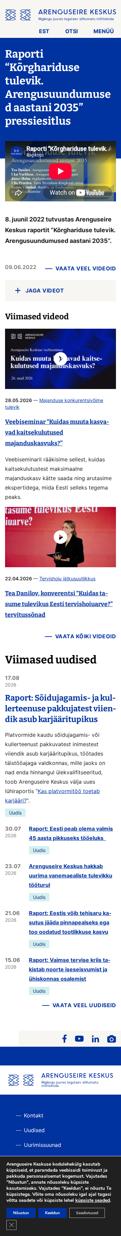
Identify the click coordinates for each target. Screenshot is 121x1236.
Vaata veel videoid (85, 268)
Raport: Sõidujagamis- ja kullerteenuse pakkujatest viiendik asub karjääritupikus (60, 708)
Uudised (34, 1130)
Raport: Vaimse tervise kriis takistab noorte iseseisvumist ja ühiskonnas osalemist (69, 969)
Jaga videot (45, 290)
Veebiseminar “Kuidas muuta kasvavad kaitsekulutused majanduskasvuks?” (57, 432)
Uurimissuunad (42, 1145)
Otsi (71, 31)
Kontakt (33, 1115)
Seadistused (87, 1213)
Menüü (103, 31)
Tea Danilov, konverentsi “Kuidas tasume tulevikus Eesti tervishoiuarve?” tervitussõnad (59, 604)
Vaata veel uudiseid (84, 1005)
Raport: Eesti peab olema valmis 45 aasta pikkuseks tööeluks (71, 833)
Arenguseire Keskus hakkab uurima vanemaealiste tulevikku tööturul (70, 875)
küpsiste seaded (92, 1200)
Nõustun (21, 1213)
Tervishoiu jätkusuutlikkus (67, 578)
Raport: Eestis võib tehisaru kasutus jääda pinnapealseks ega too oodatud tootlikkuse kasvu (70, 922)
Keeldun (52, 1213)
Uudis (15, 813)
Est (44, 31)
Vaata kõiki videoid (85, 636)
